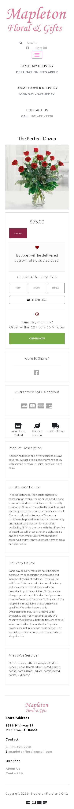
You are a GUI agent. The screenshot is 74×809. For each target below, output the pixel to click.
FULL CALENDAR (38, 299)
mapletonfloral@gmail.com (30, 751)
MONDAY (55, 288)
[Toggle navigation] (37, 55)
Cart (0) (41, 48)
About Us (13, 768)
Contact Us (15, 773)
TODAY (18, 288)
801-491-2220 (42, 116)
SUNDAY (37, 288)
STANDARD (18, 233)
